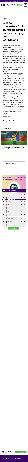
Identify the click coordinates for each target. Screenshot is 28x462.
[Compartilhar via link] (13, 121)
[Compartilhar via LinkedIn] (10, 121)
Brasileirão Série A (7, 116)
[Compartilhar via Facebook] (3, 121)
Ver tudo (23, 128)
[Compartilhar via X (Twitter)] (6, 121)
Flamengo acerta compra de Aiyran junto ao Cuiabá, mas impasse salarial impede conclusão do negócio (13, 148)
